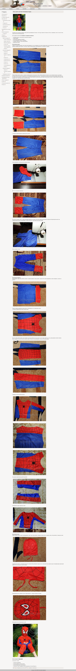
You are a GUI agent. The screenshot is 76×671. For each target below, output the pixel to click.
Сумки (3, 81)
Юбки (5, 48)
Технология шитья (5, 83)
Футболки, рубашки (7, 71)
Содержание (32, 8)
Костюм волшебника (17, 662)
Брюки (5, 53)
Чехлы (4, 27)
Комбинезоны (6, 59)
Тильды (4, 33)
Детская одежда (6, 38)
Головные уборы (5, 17)
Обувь (3, 35)
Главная (3, 8)
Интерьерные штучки (6, 20)
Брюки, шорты (6, 41)
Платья (5, 44)
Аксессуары (4, 14)
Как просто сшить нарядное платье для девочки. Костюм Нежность (25, 666)
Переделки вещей (5, 75)
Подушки (4, 23)
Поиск (39, 8)
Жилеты (5, 57)
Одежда (3, 36)
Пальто (5, 62)
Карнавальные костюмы (6, 29)
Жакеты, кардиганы (7, 54)
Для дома (3, 18)
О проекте (11, 8)
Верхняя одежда (7, 42)
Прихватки (5, 26)
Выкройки (24, 8)
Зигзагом (30, 2)
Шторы (3, 84)
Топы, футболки (7, 65)
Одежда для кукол (6, 74)
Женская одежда (6, 50)
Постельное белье (6, 24)
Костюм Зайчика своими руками (19, 663)
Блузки (5, 51)
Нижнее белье (6, 60)
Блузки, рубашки (7, 39)
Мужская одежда (6, 68)
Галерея (17, 8)
